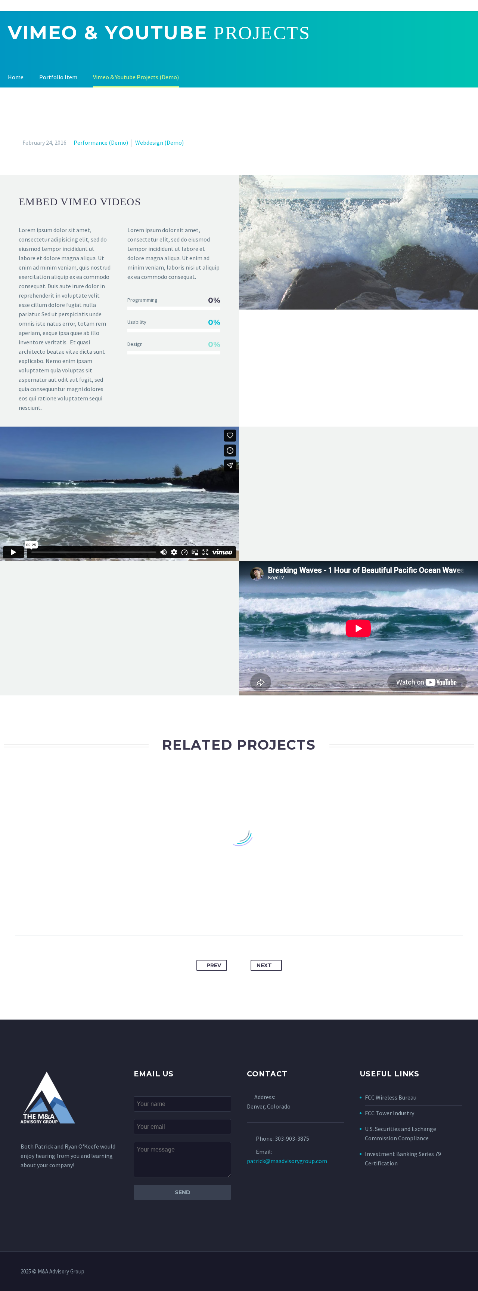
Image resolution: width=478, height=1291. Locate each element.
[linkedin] (455, 1272)
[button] (358, 242)
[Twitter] (211, 911)
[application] (358, 242)
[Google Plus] (225, 911)
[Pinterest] (239, 911)
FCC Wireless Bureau (390, 1097)
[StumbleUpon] (280, 911)
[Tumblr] (252, 911)
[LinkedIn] (266, 911)
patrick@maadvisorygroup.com (287, 1161)
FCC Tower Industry (389, 1113)
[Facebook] (197, 911)
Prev (214, 965)
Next (264, 965)
